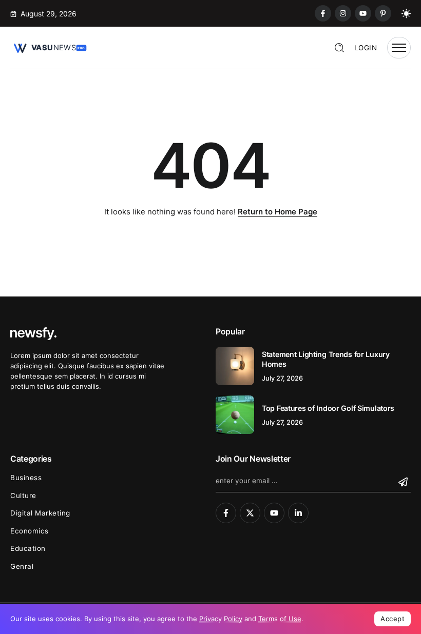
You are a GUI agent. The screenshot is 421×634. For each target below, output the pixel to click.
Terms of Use (279, 619)
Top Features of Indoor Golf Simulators (328, 408)
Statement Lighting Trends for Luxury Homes (326, 359)
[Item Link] (235, 366)
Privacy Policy (220, 619)
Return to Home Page (277, 211)
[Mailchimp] (404, 481)
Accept (392, 619)
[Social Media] (323, 13)
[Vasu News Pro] (48, 47)
